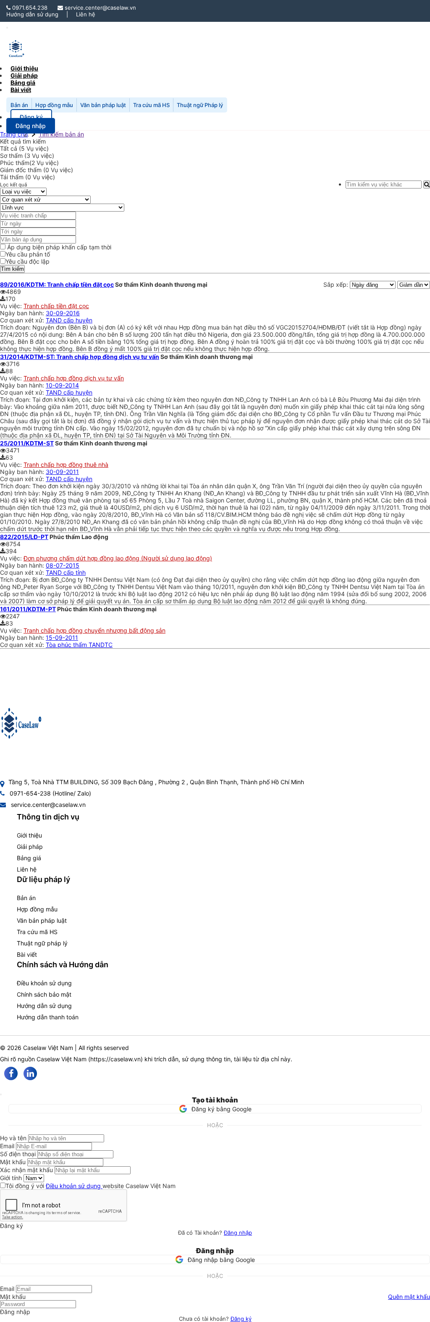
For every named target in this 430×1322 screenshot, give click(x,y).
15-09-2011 (62, 637)
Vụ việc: (12, 305)
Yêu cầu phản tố (27, 254)
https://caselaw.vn (115, 1059)
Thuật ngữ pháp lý (42, 943)
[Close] (1, 1094)
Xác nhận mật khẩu (26, 1169)
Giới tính (11, 1177)
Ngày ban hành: (23, 313)
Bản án (19, 105)
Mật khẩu (13, 1161)
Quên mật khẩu (409, 1296)
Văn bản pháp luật (103, 105)
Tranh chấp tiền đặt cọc (56, 305)
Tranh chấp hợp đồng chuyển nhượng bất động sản (94, 630)
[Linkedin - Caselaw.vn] (30, 1073)
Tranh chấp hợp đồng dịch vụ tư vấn (74, 378)
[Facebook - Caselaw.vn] (11, 1073)
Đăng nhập (238, 1232)
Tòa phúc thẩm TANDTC (79, 644)
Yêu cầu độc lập (27, 261)
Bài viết (20, 89)
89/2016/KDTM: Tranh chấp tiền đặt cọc (57, 284)
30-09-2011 (62, 471)
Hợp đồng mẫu (54, 105)
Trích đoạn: (16, 327)
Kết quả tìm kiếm (23, 141)
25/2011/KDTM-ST (27, 443)
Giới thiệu (29, 835)
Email (7, 1145)
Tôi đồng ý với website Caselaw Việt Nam (90, 1185)
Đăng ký (241, 1318)
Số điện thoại (18, 1153)
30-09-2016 (63, 313)
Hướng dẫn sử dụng (32, 14)
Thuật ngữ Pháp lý (200, 105)
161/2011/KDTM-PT (28, 609)
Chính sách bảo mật (44, 994)
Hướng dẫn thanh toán (48, 1017)
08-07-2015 (62, 565)
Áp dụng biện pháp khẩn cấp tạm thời (58, 247)
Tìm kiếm (12, 269)
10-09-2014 (62, 385)
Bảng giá (29, 857)
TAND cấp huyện (69, 320)
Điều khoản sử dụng (44, 983)
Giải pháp (30, 846)
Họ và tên (13, 1137)
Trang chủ (14, 134)
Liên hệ (85, 14)
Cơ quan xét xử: (23, 320)
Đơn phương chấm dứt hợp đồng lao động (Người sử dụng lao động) (118, 558)
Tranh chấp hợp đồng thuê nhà (66, 464)
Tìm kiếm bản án (61, 134)
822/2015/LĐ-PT (24, 536)
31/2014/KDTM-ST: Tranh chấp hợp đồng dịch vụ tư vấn (79, 356)
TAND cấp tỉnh (66, 572)
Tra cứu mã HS (151, 105)
